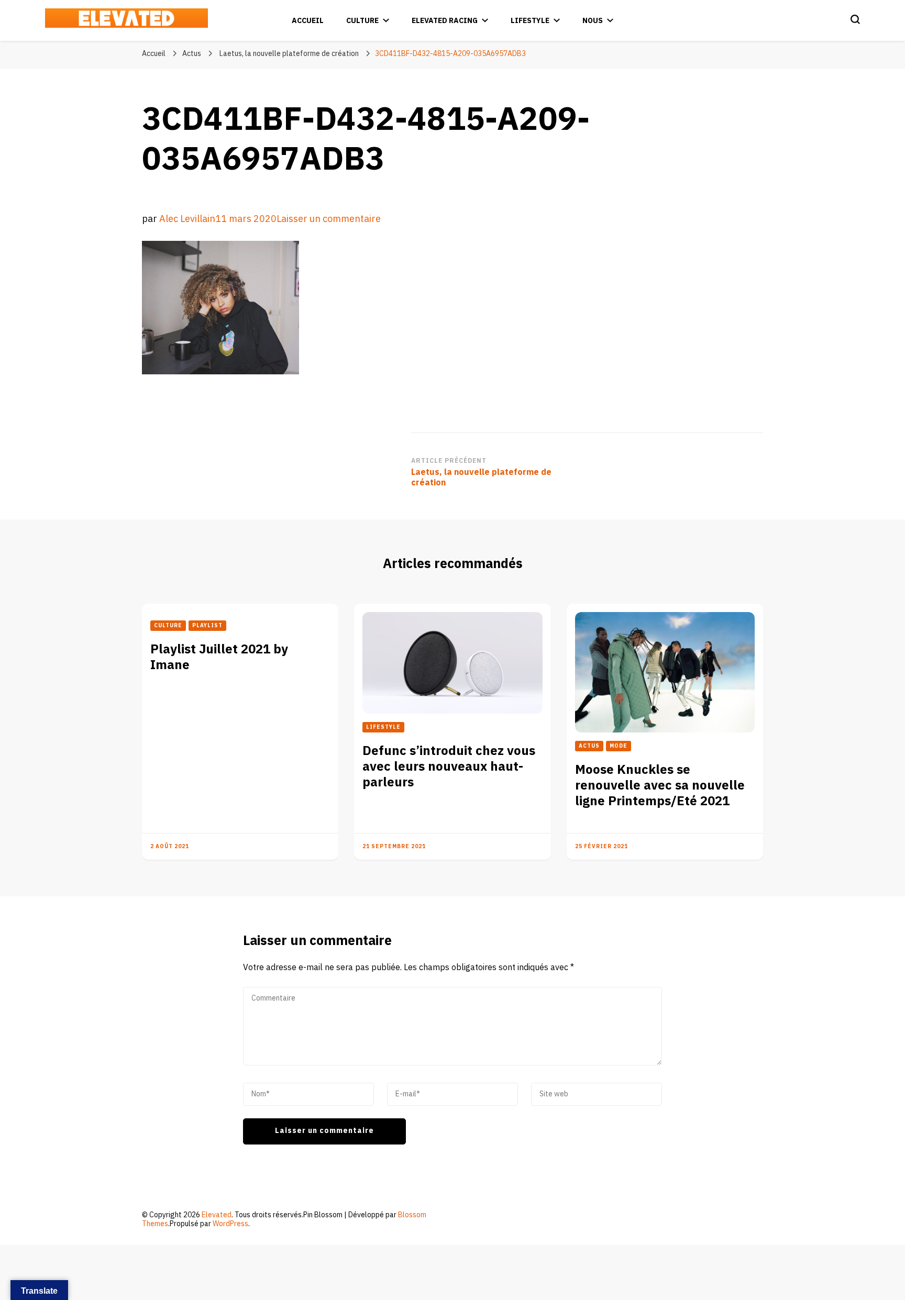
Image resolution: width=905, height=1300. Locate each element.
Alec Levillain (187, 219)
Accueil (308, 20)
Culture (362, 20)
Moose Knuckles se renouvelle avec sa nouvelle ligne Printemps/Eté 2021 (660, 785)
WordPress (230, 1223)
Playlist (207, 625)
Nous (592, 20)
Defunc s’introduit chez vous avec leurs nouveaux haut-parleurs (448, 766)
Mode (618, 746)
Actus (191, 53)
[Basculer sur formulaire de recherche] (855, 19)
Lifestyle (530, 20)
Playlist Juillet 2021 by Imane (219, 657)
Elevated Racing (445, 20)
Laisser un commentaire (329, 219)
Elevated (216, 1214)
